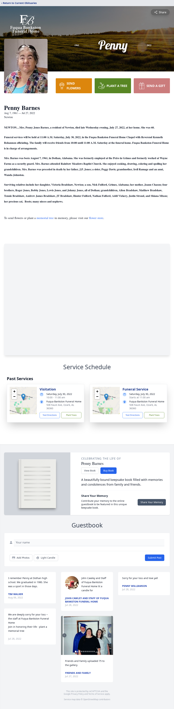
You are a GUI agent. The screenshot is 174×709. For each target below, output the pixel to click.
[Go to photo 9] (92, 651)
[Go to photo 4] (81, 651)
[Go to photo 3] (79, 651)
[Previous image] (64, 635)
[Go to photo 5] (83, 651)
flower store (96, 218)
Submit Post (154, 557)
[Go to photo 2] (77, 651)
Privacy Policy (77, 693)
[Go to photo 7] (88, 651)
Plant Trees (71, 415)
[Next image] (110, 635)
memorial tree (45, 218)
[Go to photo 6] (85, 651)
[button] (23, 397)
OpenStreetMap (90, 699)
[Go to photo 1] (75, 651)
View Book (89, 470)
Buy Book (108, 470)
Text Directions (50, 415)
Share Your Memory (152, 502)
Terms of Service (96, 693)
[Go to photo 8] (90, 651)
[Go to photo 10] (94, 651)
